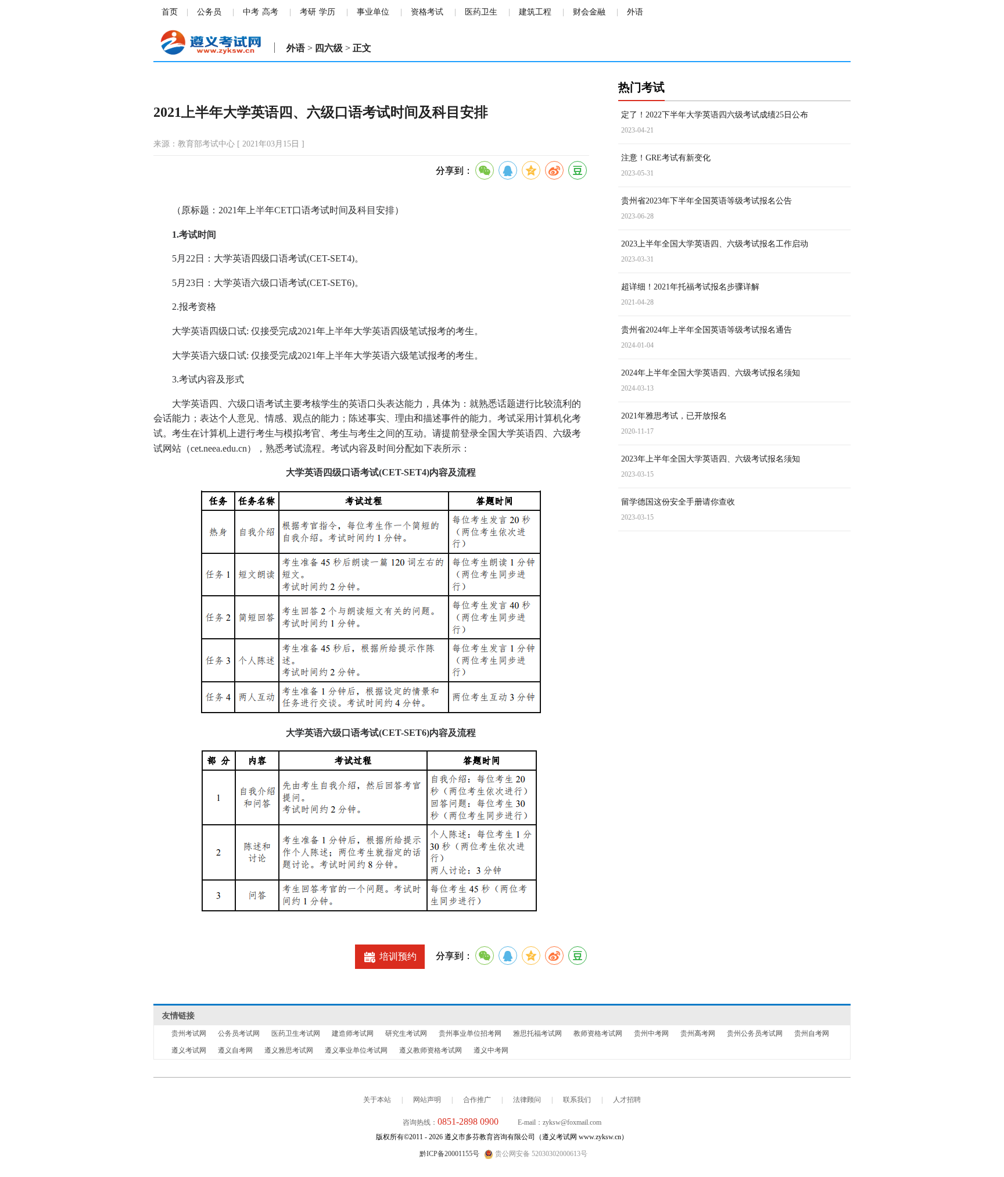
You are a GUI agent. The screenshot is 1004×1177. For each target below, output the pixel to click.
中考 (251, 12)
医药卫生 (481, 12)
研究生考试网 (406, 1033)
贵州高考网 (697, 1033)
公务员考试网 (239, 1033)
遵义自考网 (235, 1050)
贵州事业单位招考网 (470, 1033)
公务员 (209, 12)
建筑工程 (535, 12)
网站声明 (427, 1100)
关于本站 (377, 1100)
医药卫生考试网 (295, 1033)
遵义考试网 (188, 1050)
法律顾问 (527, 1100)
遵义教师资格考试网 (430, 1050)
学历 (327, 12)
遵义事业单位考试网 (356, 1050)
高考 (270, 12)
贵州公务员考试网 (755, 1033)
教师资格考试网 (597, 1033)
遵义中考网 (491, 1050)
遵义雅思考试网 (288, 1050)
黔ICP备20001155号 (449, 1154)
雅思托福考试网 (537, 1033)
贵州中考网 (651, 1033)
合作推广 (477, 1100)
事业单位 (373, 12)
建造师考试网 (353, 1033)
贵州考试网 (188, 1033)
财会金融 (589, 12)
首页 (170, 12)
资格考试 (427, 12)
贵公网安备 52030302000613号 (540, 1154)
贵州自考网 (811, 1033)
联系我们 (577, 1100)
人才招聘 (627, 1100)
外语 (635, 12)
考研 (308, 12)
